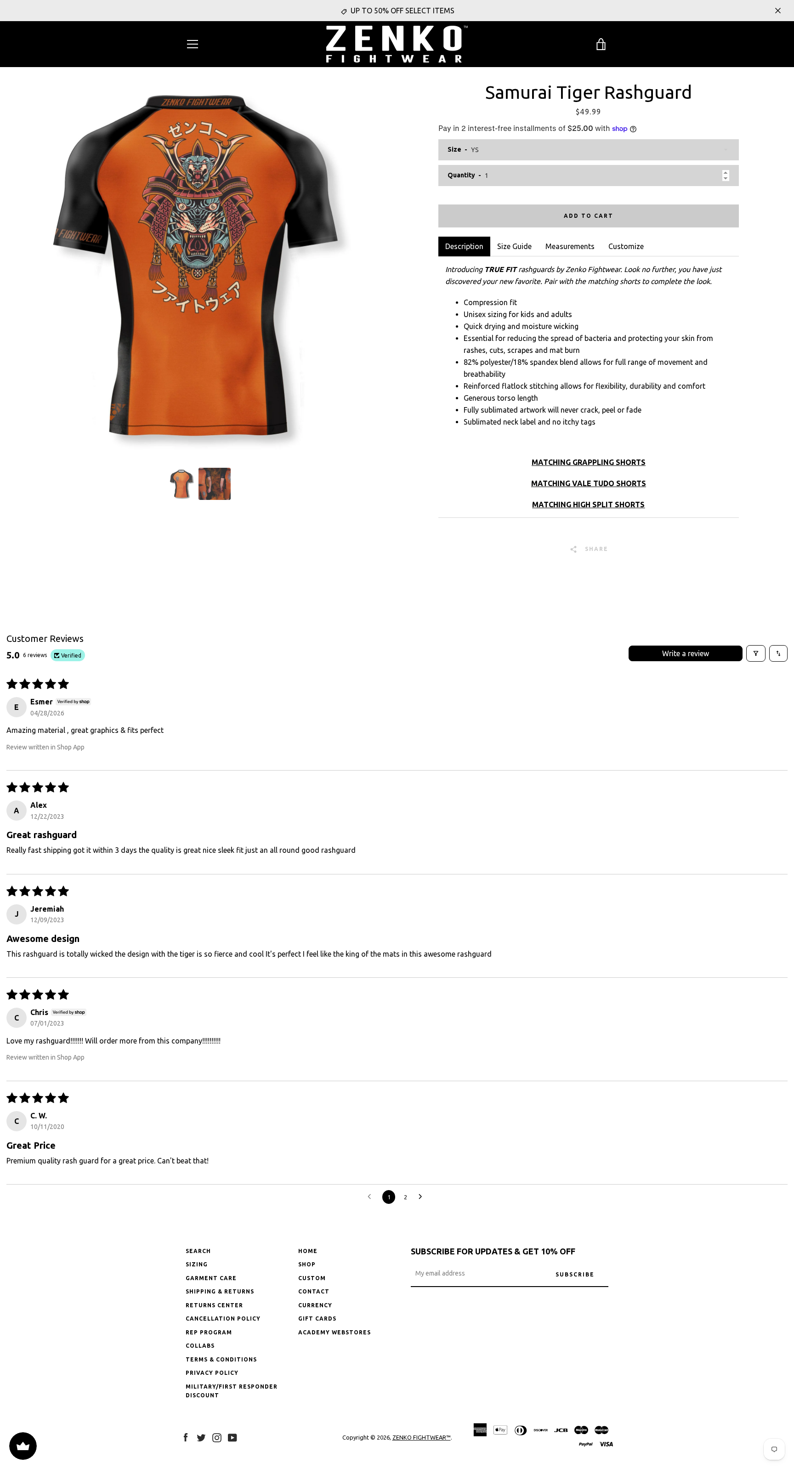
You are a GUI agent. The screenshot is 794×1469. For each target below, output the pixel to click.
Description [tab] (464, 246)
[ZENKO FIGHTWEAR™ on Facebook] (185, 1437)
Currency (315, 1305)
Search (198, 1251)
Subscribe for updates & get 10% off (493, 1251)
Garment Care (211, 1278)
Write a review (685, 653)
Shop (307, 1264)
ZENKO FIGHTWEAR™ (421, 1437)
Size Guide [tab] (514, 246)
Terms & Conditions (221, 1359)
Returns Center (214, 1305)
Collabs (200, 1346)
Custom (312, 1278)
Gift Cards (317, 1319)
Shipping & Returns (220, 1291)
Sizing (197, 1264)
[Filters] (756, 653)
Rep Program (209, 1332)
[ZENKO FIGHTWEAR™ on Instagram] (216, 1437)
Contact (313, 1291)
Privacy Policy (212, 1373)
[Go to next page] (422, 1197)
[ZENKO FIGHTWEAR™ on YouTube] (232, 1437)
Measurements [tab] (570, 246)
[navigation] (192, 44)
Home (308, 1251)
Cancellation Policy (223, 1319)
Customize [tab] (626, 246)
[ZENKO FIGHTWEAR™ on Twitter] (201, 1437)
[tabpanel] (588, 387)
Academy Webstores (334, 1332)
